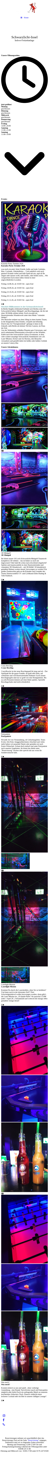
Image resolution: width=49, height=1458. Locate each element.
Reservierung (33, 1440)
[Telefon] (3, 1424)
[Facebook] (3, 1420)
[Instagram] (3, 1415)
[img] (24, 7)
